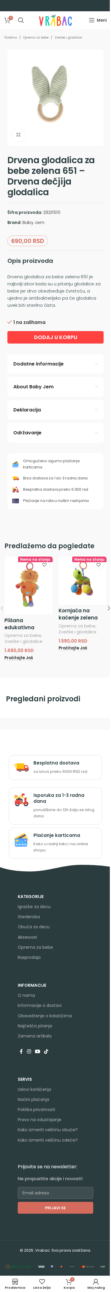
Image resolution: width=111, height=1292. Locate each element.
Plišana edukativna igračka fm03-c (24, 627)
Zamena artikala (35, 1036)
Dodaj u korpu (55, 337)
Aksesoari (27, 937)
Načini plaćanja (33, 1099)
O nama (26, 995)
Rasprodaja (29, 957)
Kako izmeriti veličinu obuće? (48, 1130)
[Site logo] (55, 20)
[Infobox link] (55, 767)
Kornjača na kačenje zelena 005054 (78, 617)
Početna (10, 37)
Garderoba (29, 917)
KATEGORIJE (31, 897)
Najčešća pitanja (35, 1026)
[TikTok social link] (46, 1051)
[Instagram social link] (29, 1051)
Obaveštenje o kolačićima (45, 1016)
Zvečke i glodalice (68, 37)
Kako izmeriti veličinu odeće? (48, 1140)
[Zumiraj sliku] (18, 135)
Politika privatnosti (36, 1110)
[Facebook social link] (21, 1051)
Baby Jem (33, 222)
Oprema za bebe (36, 37)
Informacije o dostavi (40, 1005)
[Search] (21, 20)
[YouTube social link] (37, 1051)
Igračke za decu (34, 907)
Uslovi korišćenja (34, 1089)
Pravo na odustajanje (39, 1120)
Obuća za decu (34, 927)
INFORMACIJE (32, 985)
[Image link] (18, 1266)
